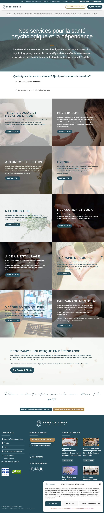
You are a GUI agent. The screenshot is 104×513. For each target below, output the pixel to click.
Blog (73, 1)
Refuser (70, 503)
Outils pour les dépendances (51, 1)
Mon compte (65, 1)
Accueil (8, 13)
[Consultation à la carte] (101, 256)
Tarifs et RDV (75, 13)
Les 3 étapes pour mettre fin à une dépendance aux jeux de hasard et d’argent (70, 480)
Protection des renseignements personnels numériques (78, 508)
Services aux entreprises (33, 1)
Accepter (53, 503)
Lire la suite (68, 460)
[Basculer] (16, 82)
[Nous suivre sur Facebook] (32, 469)
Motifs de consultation (62, 13)
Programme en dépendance (43, 13)
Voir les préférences (90, 503)
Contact (95, 13)
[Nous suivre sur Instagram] (36, 469)
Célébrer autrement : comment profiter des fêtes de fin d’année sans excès (92, 452)
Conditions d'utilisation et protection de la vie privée (18, 509)
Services (28, 13)
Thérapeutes (17, 13)
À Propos (86, 13)
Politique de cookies (56, 508)
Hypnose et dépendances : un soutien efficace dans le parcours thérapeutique (71, 452)
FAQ (22, 1)
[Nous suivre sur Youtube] (41, 469)
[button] (100, 484)
